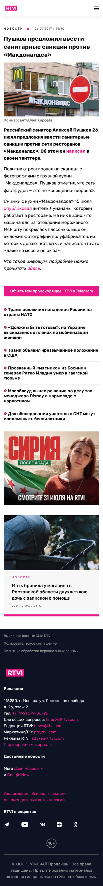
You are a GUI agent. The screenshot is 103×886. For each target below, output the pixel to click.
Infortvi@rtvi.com (62, 719)
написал (76, 151)
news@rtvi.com (48, 725)
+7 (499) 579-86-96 (30, 713)
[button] (97, 8)
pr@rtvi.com (45, 732)
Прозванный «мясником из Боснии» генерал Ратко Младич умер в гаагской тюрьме (46, 373)
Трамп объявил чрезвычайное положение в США (51, 353)
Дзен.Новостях (28, 768)
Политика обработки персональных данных (41, 651)
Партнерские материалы (28, 744)
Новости (13, 28)
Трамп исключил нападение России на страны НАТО (48, 312)
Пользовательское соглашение (30, 643)
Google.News (19, 774)
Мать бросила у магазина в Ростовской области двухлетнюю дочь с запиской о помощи (50, 592)
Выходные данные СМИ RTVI (28, 636)
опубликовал (18, 208)
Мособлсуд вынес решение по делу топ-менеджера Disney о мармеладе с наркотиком (49, 395)
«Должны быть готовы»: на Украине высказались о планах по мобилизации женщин (46, 332)
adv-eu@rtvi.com (48, 738)
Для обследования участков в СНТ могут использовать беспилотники (49, 416)
